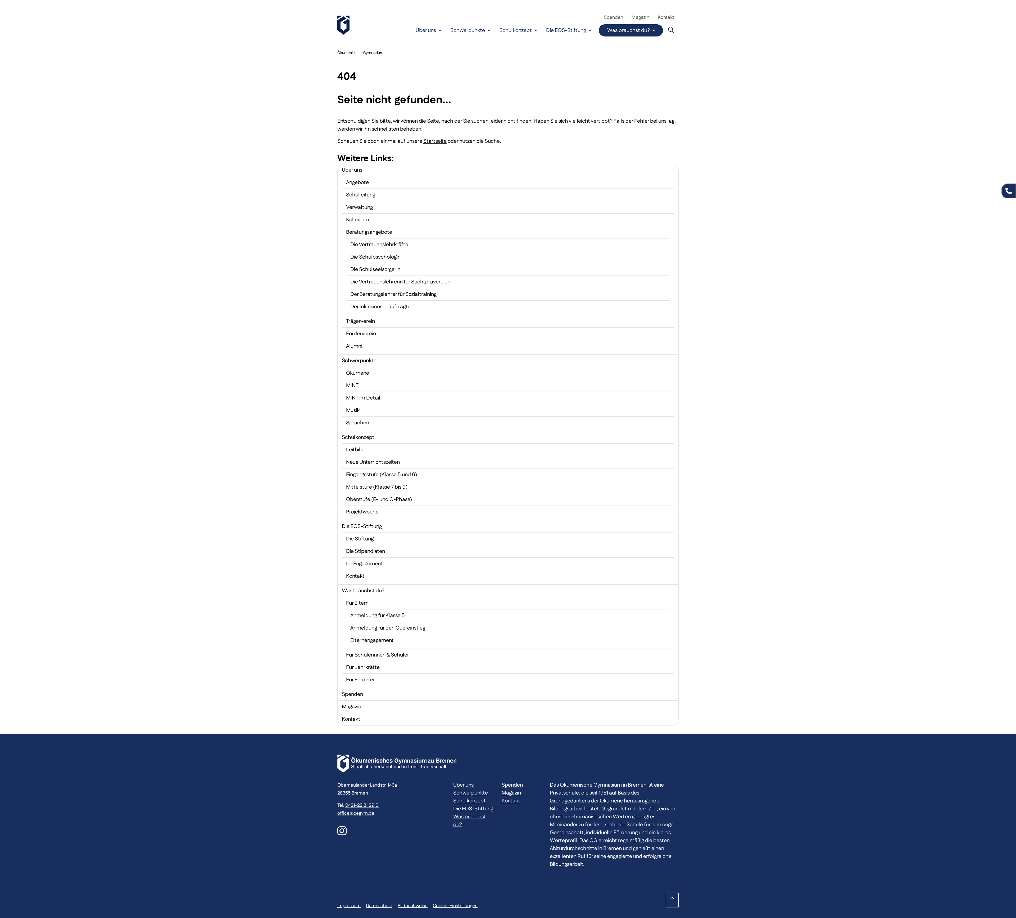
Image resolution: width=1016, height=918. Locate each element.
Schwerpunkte (467, 30)
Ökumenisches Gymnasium (360, 53)
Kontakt (666, 17)
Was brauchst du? (628, 30)
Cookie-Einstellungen (455, 905)
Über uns (426, 30)
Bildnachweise (413, 905)
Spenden (613, 17)
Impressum (349, 905)
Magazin (640, 17)
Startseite (435, 141)
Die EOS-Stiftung (566, 30)
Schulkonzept (515, 30)
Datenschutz (379, 905)
